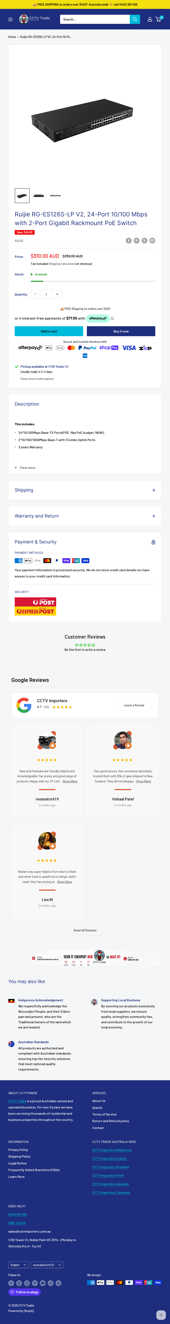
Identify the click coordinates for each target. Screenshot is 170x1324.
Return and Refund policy (110, 1121)
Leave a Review (134, 705)
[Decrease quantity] (35, 294)
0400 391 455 (17, 1214)
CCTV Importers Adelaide (110, 1184)
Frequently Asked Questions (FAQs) (34, 1170)
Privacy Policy (18, 1150)
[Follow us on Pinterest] (35, 1283)
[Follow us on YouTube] (43, 1283)
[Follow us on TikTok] (50, 1283)
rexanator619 (47, 799)
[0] (158, 19)
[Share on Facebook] (129, 240)
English (15, 1265)
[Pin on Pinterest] (137, 240)
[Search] (135, 19)
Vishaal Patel (123, 799)
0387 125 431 (17, 1223)
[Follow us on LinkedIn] (58, 1283)
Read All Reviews (85, 930)
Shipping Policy (19, 1156)
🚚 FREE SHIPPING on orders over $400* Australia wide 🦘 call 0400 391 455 (85, 4)
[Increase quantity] (57, 294)
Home (12, 37)
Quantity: (21, 294)
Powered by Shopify (21, 1311)
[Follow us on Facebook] (11, 1283)
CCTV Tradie (17, 1101)
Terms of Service (104, 1114)
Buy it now (121, 331)
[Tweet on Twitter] (144, 240)
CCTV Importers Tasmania (111, 1192)
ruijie (19, 240)
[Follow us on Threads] (19, 1283)
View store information (37, 379)
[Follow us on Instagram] (27, 1283)
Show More (70, 781)
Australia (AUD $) (43, 1265)
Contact (98, 1128)
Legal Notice (17, 1163)
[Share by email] (152, 240)
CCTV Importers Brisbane (110, 1167)
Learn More (16, 1177)
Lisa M (47, 899)
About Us (99, 1101)
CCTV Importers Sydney (109, 1158)
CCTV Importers (52, 700)
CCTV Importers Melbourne (112, 1150)
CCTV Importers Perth (108, 1175)
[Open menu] (10, 19)
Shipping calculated (62, 264)
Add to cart (49, 331)
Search (97, 1107)
